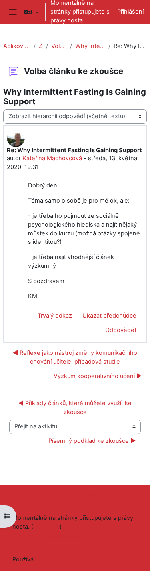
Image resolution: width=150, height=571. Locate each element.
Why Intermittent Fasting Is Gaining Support (90, 46)
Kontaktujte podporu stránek (62, 495)
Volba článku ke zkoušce (58, 46)
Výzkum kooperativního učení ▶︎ (98, 376)
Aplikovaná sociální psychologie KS (16, 46)
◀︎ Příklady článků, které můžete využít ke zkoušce (75, 408)
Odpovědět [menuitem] (120, 330)
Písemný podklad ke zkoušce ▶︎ (92, 440)
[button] (31, 12)
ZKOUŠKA (41, 46)
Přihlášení (130, 11)
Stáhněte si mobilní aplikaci (49, 536)
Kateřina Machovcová (52, 158)
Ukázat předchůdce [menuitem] (109, 315)
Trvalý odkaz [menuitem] (55, 315)
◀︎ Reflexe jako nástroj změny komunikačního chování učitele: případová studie (75, 357)
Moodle (45, 559)
